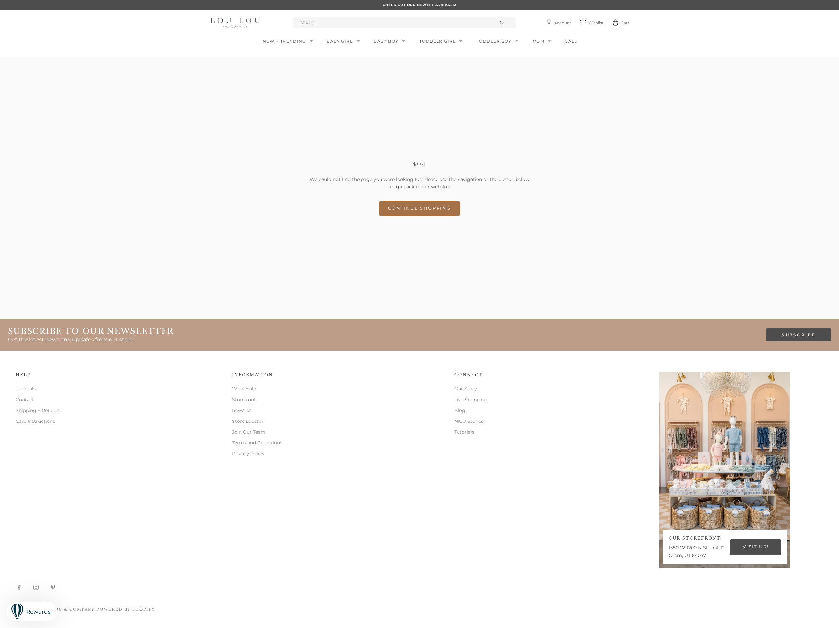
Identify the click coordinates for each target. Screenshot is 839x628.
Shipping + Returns (38, 410)
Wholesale (244, 389)
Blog (459, 410)
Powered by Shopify (125, 609)
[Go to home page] (236, 22)
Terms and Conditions (257, 443)
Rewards (242, 410)
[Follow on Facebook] (19, 587)
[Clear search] (503, 22)
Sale (571, 41)
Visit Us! (756, 546)
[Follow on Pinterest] (53, 587)
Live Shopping (470, 399)
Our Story (465, 389)
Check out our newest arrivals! (419, 5)
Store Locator (247, 421)
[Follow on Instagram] (36, 587)
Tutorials (26, 389)
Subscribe (798, 334)
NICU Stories (468, 421)
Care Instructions (35, 421)
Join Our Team (248, 432)
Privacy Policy (248, 454)
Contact (25, 399)
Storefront (244, 399)
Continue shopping (419, 208)
